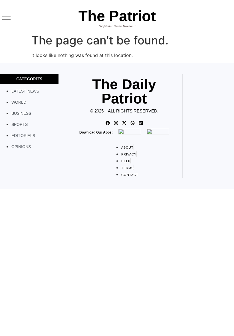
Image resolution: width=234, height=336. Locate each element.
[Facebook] (107, 123)
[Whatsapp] (132, 123)
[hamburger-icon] (6, 18)
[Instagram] (116, 123)
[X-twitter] (124, 123)
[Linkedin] (140, 123)
